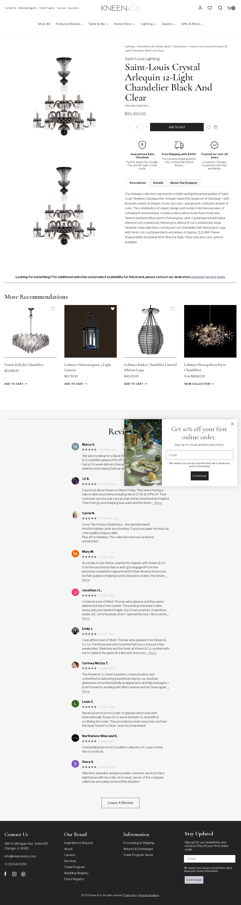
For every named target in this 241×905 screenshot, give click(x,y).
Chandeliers (180, 46)
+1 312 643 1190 (15, 864)
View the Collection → (138, 105)
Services (61, 8)
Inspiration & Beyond (78, 843)
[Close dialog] (232, 424)
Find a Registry (74, 879)
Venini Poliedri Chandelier (24, 364)
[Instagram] (14, 874)
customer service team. (208, 277)
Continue (194, 880)
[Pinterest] (23, 874)
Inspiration (73, 8)
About (68, 849)
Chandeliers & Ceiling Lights (154, 46)
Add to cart (177, 127)
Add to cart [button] (14, 383)
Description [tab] (138, 183)
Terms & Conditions (148, 895)
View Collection (197, 383)
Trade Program (47, 8)
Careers (69, 855)
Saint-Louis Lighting (142, 59)
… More (157, 503)
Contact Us (10, 8)
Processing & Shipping (138, 843)
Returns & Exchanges (138, 849)
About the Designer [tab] (184, 183)
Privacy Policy (130, 895)
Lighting (129, 46)
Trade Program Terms (138, 855)
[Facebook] (5, 874)
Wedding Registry (27, 8)
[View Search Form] (220, 8)
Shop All (44, 24)
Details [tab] (158, 183)
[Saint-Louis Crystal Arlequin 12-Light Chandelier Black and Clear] (63, 97)
